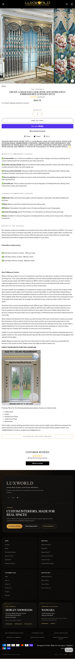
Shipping (12, 103)
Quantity (37, 110)
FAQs (6, 576)
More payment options (37, 131)
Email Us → (53, 623)
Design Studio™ (45, 552)
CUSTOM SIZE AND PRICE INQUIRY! (37, 436)
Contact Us (8, 588)
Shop (6, 541)
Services (44, 541)
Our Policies (45, 572)
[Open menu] (3, 4)
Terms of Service (46, 588)
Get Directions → (9, 623)
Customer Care (10, 572)
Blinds (6, 548)
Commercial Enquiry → (49, 526)
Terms (60, 654)
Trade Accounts (45, 559)
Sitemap (7, 595)
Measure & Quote (46, 544)
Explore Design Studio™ (31, 526)
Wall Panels (8, 559)
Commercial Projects (47, 556)
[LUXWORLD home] (37, 4)
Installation (44, 548)
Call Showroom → (19, 623)
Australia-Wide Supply (47, 563)
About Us (7, 584)
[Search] (66, 4)
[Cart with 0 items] (72, 4)
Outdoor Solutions (10, 563)
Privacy (56, 654)
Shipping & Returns (46, 576)
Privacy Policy (45, 584)
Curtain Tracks (9, 556)
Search (7, 580)
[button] (34, 97)
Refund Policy (45, 580)
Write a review (37, 463)
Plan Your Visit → (29, 623)
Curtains (7, 544)
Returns (71, 654)
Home (4, 86)
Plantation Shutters (10, 552)
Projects (7, 591)
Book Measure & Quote (14, 526)
